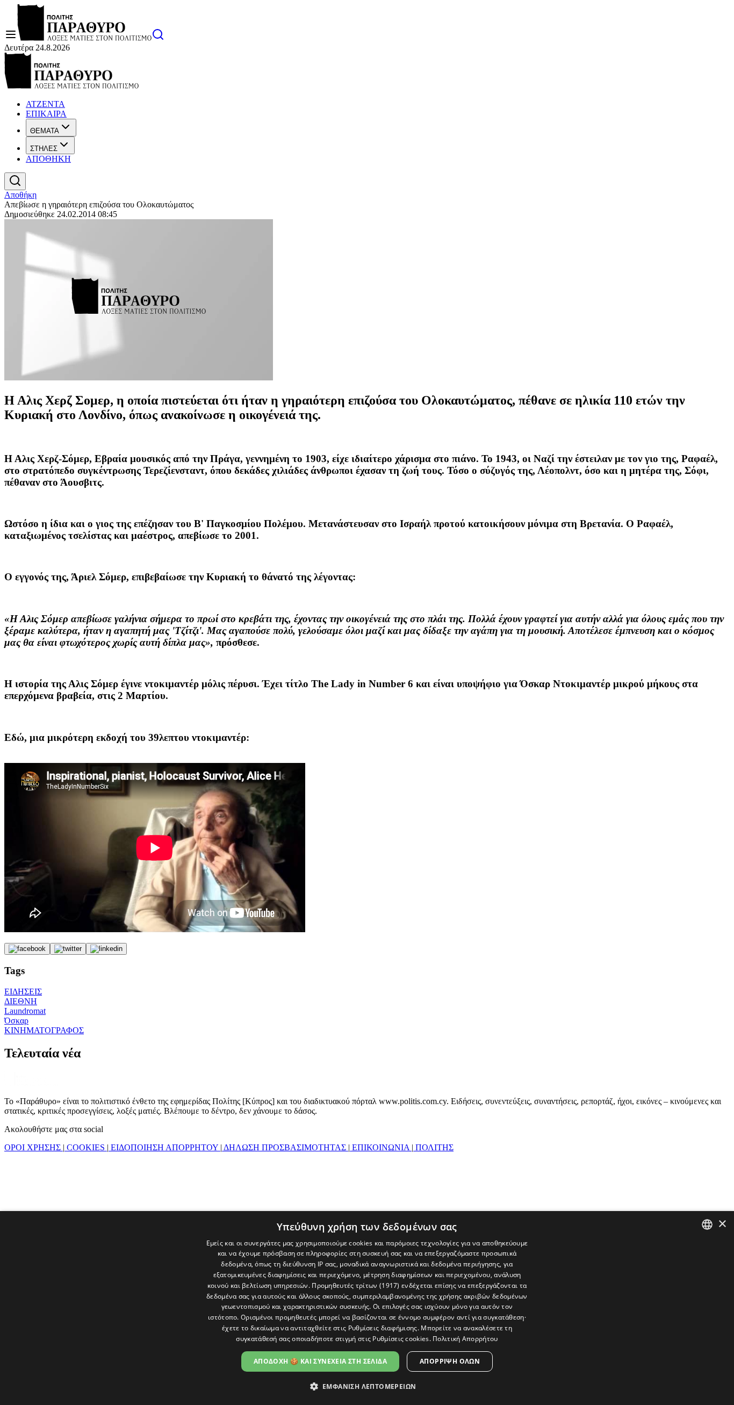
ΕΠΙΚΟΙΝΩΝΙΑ (381, 1147)
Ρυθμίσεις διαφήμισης (383, 1327)
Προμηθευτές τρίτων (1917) (356, 1285)
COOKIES (85, 1147)
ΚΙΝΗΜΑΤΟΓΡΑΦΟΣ (44, 1030)
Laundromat (25, 1010)
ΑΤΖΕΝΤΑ (45, 104)
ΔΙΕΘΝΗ (20, 1001)
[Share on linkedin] (106, 949)
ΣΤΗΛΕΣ (43, 149)
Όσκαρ (16, 1020)
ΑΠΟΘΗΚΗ (48, 158)
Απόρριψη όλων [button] (450, 1361)
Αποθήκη (20, 194)
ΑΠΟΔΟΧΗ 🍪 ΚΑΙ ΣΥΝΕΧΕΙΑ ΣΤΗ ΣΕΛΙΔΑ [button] (320, 1361)
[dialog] (367, 1308)
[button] (367, 1386)
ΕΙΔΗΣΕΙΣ (23, 991)
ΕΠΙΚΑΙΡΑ (46, 113)
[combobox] (707, 1224)
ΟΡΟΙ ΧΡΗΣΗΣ (33, 1147)
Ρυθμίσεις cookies (400, 1338)
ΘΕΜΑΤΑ (44, 131)
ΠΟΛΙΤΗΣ (433, 1147)
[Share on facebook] (27, 949)
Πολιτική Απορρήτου (465, 1338)
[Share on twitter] (68, 949)
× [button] (722, 1224)
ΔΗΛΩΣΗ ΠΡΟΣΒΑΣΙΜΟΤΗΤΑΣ (285, 1147)
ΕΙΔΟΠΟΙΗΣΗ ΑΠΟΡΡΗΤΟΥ (164, 1147)
